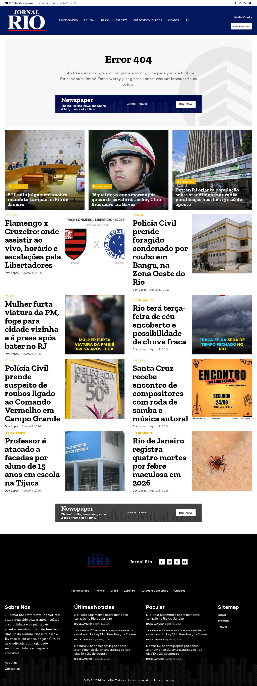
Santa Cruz (141, 360)
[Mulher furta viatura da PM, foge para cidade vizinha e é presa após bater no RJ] (94, 324)
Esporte (11, 215)
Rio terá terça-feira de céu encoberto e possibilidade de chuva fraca (159, 325)
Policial (138, 215)
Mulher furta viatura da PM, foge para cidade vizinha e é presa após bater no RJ (32, 325)
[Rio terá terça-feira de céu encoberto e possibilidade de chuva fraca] (222, 324)
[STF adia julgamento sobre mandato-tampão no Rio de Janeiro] (45, 170)
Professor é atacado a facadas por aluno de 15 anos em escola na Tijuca (32, 461)
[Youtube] (249, 3)
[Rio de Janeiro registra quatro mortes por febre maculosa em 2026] (222, 461)
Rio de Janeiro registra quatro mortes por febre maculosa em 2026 (159, 461)
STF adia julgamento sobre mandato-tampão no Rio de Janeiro (102, 617)
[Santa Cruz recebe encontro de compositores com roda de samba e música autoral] (222, 389)
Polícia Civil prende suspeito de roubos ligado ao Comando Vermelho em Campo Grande (32, 393)
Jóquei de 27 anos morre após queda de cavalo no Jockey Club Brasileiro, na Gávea (105, 632)
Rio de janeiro (17, 186)
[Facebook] (235, 3)
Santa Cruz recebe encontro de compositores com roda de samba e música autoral (160, 393)
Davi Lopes (11, 273)
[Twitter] (245, 3)
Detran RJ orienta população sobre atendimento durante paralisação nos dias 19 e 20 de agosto (102, 650)
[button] (188, 20)
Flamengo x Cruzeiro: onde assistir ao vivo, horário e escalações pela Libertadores (33, 244)
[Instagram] (240, 3)
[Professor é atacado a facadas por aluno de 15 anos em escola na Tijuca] (94, 461)
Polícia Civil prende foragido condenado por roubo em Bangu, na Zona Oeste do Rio (160, 252)
